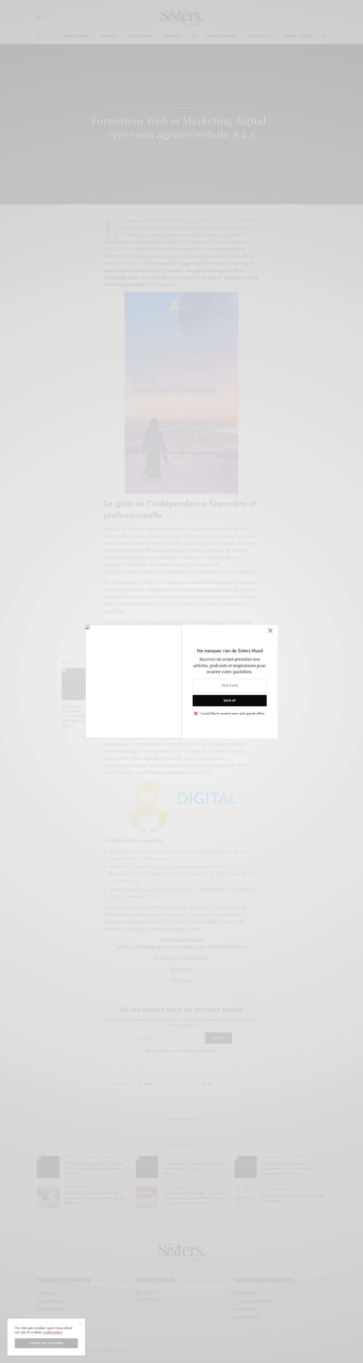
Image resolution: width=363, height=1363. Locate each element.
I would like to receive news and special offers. (232, 713)
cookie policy (52, 1332)
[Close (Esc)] (270, 632)
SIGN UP (229, 700)
